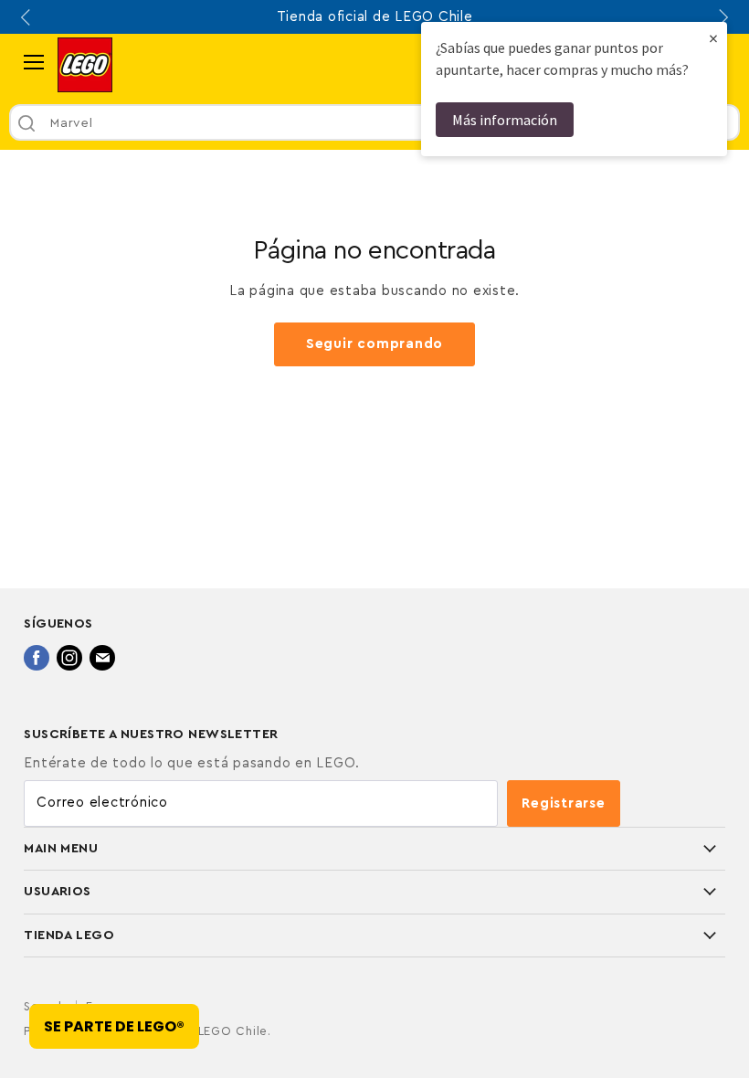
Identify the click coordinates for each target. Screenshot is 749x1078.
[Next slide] (721, 17)
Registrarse (563, 803)
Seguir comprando (374, 344)
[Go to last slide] (27, 17)
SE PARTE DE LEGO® (114, 1026)
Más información (504, 120)
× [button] (713, 37)
